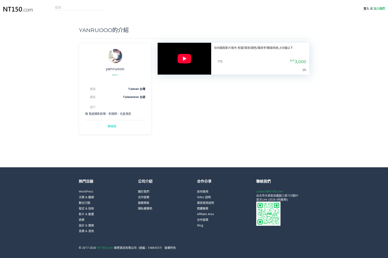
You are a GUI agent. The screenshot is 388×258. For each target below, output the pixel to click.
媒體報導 (202, 208)
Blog (200, 225)
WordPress (86, 191)
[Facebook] (302, 247)
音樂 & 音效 (86, 231)
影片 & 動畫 (86, 214)
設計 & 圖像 (86, 225)
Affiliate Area (205, 214)
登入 (366, 8)
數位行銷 (84, 203)
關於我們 (143, 191)
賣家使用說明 (205, 203)
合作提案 (143, 197)
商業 (81, 220)
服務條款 (143, 203)
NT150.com (105, 248)
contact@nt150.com (269, 191)
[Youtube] (308, 247)
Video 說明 (204, 197)
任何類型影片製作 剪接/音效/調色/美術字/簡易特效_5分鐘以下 (253, 48)
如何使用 (202, 191)
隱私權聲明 (145, 208)
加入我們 (379, 8)
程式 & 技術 (86, 208)
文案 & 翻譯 (86, 197)
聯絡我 (112, 126)
